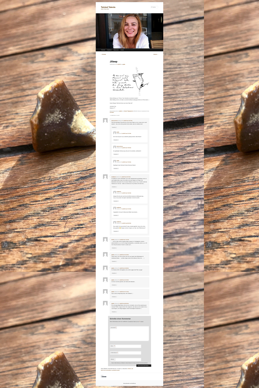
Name (113, 346)
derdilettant (113, 176)
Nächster (156, 54)
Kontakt (122, 49)
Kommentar (113, 327)
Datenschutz (116, 49)
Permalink (112, 112)
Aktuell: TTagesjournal (128, 111)
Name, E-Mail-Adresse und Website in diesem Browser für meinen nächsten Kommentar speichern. (130, 362)
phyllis (124, 64)
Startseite (103, 49)
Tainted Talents (108, 7)
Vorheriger (103, 54)
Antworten (114, 127)
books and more (114, 120)
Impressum (109, 49)
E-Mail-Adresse (114, 353)
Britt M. (112, 239)
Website (112, 359)
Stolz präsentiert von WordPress (129, 383)
